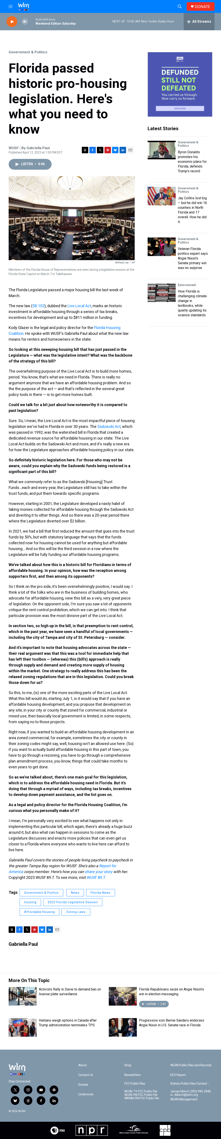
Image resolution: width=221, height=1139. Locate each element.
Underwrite (85, 1094)
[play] (11, 21)
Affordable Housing (39, 912)
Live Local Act (79, 306)
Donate (83, 1084)
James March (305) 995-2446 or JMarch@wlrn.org (190, 1093)
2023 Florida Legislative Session (73, 902)
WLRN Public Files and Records (191, 1065)
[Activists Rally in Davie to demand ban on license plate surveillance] (23, 996)
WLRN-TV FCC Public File (140, 1091)
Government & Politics (28, 52)
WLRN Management (183, 1099)
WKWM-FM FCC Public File (141, 1098)
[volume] (24, 22)
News (75, 892)
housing (30, 902)
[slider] (31, 21)
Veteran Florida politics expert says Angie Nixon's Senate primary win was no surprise (193, 258)
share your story (98, 871)
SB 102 (38, 306)
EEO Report (178, 1075)
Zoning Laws (76, 912)
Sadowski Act (109, 426)
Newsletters (132, 1075)
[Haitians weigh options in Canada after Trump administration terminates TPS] (23, 1027)
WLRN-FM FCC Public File (141, 1094)
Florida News (100, 892)
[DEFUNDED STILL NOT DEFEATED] (180, 84)
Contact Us (85, 1075)
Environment (187, 285)
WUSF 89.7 (96, 877)
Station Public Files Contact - (189, 1083)
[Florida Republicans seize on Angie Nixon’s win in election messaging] (123, 996)
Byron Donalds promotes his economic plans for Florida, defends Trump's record (192, 161)
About (82, 1065)
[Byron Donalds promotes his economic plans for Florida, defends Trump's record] (162, 150)
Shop (127, 1065)
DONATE (202, 6)
